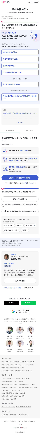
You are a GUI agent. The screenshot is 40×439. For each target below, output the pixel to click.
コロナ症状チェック (27, 183)
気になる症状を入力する (11, 84)
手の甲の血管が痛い (10, 52)
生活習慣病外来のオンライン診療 (28, 387)
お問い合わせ (32, 421)
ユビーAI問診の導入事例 (23, 407)
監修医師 (23, 361)
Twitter (20, 424)
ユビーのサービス (6, 361)
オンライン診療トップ (8, 378)
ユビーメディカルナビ (8, 407)
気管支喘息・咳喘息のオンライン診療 (12, 396)
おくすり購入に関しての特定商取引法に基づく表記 (16, 370)
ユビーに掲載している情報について (11, 245)
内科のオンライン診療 (23, 378)
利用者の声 (30, 361)
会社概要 (16, 361)
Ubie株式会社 (21, 432)
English (23, 428)
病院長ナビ (4, 414)
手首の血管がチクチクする (12, 72)
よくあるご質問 (22, 421)
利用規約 (3, 44)
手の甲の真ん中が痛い (10, 59)
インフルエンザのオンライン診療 (11, 390)
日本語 (16, 428)
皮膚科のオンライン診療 (8, 387)
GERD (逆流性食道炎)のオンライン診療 (13, 393)
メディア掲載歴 (28, 364)
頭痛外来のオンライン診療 (27, 384)
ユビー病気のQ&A (23, 414)
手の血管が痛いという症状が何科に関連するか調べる (19, 97)
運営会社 (6, 421)
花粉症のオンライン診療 (8, 399)
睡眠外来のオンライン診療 (9, 384)
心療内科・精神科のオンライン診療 (12, 381)
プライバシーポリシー (13, 44)
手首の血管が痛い (9, 66)
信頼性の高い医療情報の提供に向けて (11, 243)
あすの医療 (13, 414)
